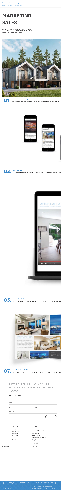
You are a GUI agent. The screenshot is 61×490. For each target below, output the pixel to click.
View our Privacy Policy (7, 488)
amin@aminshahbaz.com (39, 437)
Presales (14, 440)
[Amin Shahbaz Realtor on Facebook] (32, 441)
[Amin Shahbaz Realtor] (12, 5)
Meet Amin (15, 433)
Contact (14, 442)
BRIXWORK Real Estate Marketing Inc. (40, 488)
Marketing (15, 435)
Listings (14, 429)
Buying (14, 437)
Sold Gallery (15, 431)
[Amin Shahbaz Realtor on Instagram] (35, 441)
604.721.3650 (15, 396)
